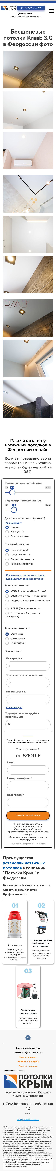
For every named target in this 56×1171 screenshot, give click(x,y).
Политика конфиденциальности (28, 844)
